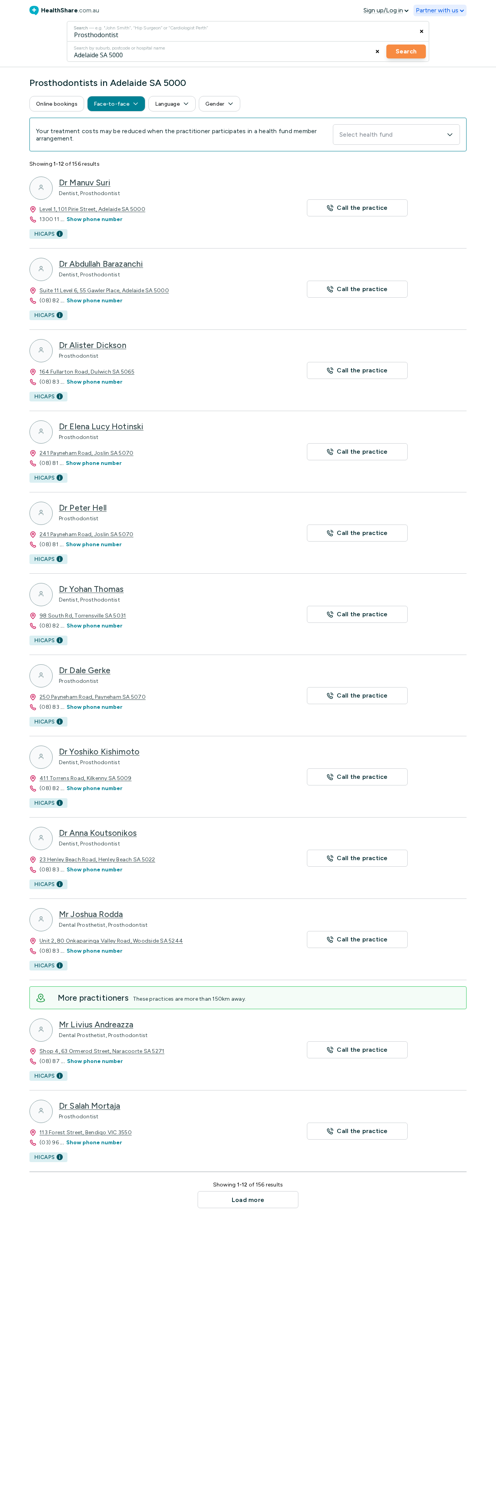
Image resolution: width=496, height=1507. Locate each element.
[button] (56, 103)
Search (406, 51)
